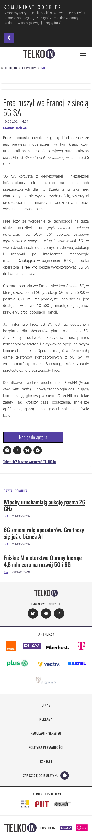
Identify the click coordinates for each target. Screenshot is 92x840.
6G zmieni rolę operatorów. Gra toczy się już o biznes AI (44, 533)
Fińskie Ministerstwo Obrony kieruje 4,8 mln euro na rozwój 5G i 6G (43, 561)
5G (6, 516)
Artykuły (29, 68)
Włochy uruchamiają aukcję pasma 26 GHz (44, 505)
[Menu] (83, 54)
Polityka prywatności (46, 747)
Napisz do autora (33, 437)
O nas (46, 705)
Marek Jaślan (15, 128)
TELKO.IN (11, 68)
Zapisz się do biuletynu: (41, 775)
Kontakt (46, 761)
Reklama (46, 719)
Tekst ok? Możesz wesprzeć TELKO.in (29, 461)
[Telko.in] (39, 54)
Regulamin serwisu (46, 733)
